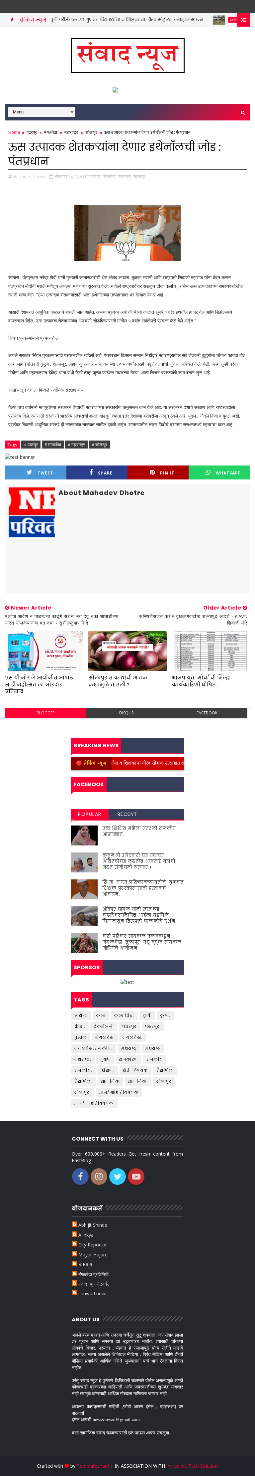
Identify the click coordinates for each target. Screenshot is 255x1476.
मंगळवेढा (50, 132)
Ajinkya (86, 1235)
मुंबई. (105, 1059)
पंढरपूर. (153, 1026)
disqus (126, 713)
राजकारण (128, 1059)
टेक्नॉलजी (104, 1026)
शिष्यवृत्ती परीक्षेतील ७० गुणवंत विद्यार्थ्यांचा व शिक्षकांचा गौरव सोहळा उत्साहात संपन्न (98, 19)
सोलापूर (91, 132)
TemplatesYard (93, 1466)
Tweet (45, 473)
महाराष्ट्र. (83, 1059)
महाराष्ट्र (71, 132)
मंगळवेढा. (133, 1037)
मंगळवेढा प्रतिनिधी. (94, 1274)
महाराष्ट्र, (125, 176)
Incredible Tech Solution (192, 1466)
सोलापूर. (82, 1092)
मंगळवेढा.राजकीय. (93, 1048)
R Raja (85, 1264)
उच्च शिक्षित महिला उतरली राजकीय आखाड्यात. (139, 831)
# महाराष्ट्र (76, 445)
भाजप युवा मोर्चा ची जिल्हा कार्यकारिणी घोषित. (201, 681)
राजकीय (154, 1059)
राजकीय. (83, 1070)
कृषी (147, 1015)
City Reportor (92, 1244)
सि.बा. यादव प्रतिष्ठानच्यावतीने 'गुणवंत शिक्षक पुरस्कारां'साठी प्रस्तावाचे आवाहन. (143, 888)
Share (105, 473)
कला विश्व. (124, 1015)
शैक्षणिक (164, 1070)
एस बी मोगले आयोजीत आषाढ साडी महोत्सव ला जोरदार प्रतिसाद (39, 684)
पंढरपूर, (96, 176)
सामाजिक (110, 1081)
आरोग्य (210, 19)
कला (101, 1015)
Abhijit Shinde (92, 1225)
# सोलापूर (99, 445)
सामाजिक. (138, 1081)
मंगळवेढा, (110, 176)
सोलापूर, (139, 176)
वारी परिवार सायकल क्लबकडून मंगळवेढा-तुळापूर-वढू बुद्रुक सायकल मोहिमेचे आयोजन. (142, 942)
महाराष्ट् (128, 1048)
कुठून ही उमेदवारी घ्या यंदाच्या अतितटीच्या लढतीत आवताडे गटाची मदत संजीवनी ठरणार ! (139, 861)
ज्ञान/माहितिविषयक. (94, 1103)
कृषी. (165, 1015)
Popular (90, 814)
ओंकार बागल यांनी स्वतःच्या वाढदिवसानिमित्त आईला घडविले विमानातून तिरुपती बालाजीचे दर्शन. (140, 915)
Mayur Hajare (93, 1254)
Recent (127, 814)
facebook (207, 713)
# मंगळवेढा (52, 445)
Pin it (167, 473)
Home (14, 132)
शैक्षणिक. (83, 1081)
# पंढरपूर (31, 445)
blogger (46, 713)
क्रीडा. (80, 1026)
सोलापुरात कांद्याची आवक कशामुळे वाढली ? (117, 681)
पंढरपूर (32, 132)
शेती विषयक (135, 1070)
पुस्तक (80, 1037)
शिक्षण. (108, 1070)
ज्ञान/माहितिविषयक (118, 1092)
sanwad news (93, 1293)
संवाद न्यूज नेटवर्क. (93, 1284)
